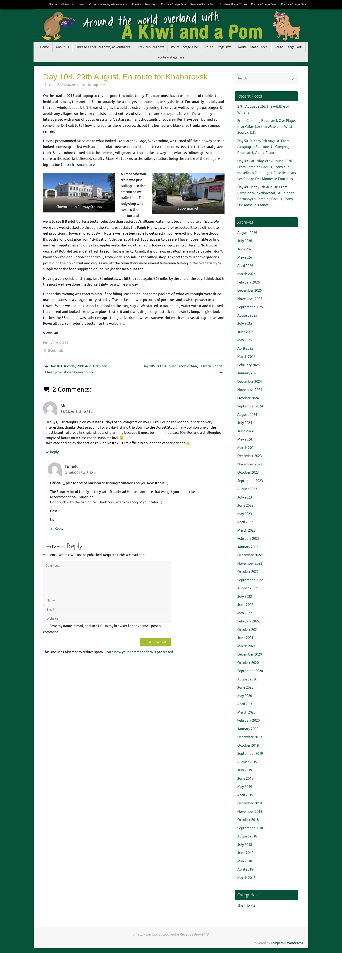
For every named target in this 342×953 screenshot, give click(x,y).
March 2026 (246, 274)
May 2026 (244, 257)
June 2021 (245, 638)
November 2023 (249, 464)
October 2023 (248, 472)
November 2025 (249, 299)
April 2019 (245, 795)
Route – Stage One (173, 4)
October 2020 (248, 663)
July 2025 (244, 323)
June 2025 (245, 332)
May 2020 (244, 696)
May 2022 (244, 613)
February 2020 (248, 720)
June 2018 (245, 853)
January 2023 (247, 547)
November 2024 (249, 390)
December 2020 (249, 654)
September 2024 (250, 406)
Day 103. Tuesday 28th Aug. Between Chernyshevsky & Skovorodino (76, 369)
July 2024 (244, 423)
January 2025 (247, 373)
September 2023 (250, 481)
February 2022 (248, 621)
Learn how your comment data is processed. (139, 652)
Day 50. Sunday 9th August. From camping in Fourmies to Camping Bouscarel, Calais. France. (263, 147)
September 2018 (250, 828)
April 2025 (245, 348)
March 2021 (246, 646)
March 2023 (246, 530)
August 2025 (247, 315)
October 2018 (248, 820)
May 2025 (244, 340)
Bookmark (55, 351)
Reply (54, 452)
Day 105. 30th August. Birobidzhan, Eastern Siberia (182, 366)
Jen (51, 85)
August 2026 (247, 233)
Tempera (277, 943)
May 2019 (244, 787)
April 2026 (245, 266)
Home (53, 4)
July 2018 (244, 845)
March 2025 (246, 357)
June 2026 (245, 249)
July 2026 (244, 241)
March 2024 (246, 448)
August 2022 (247, 588)
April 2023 (245, 522)
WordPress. (295, 943)
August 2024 (247, 415)
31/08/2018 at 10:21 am (77, 412)
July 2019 (244, 770)
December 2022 (249, 555)
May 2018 (244, 861)
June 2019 (245, 778)
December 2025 (249, 290)
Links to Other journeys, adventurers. (103, 4)
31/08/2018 (70, 85)
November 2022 (249, 563)
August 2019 (247, 762)
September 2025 (250, 307)
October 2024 (248, 398)
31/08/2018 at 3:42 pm (81, 473)
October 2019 (248, 745)
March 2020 (246, 712)
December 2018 (249, 803)
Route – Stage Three (233, 4)
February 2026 (248, 282)
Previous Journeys (144, 4)
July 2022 (244, 596)
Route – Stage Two (202, 4)
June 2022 (245, 605)
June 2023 (245, 505)
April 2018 (245, 869)
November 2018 (249, 812)
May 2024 (244, 439)
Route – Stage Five (293, 4)
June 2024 (245, 431)
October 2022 (248, 572)
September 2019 (250, 753)
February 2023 (248, 538)
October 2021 (248, 630)
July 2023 (244, 497)
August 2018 (247, 836)
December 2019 (249, 737)
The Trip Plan (95, 85)
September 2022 (250, 580)
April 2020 (245, 704)
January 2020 (247, 729)
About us (67, 4)
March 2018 (246, 878)
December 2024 (249, 381)
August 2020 (247, 679)
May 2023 (244, 514)
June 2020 (245, 687)
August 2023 (247, 489)
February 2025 (248, 365)
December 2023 (249, 456)
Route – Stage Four (264, 4)
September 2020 (250, 671)
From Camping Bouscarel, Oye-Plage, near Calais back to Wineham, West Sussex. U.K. (266, 127)
